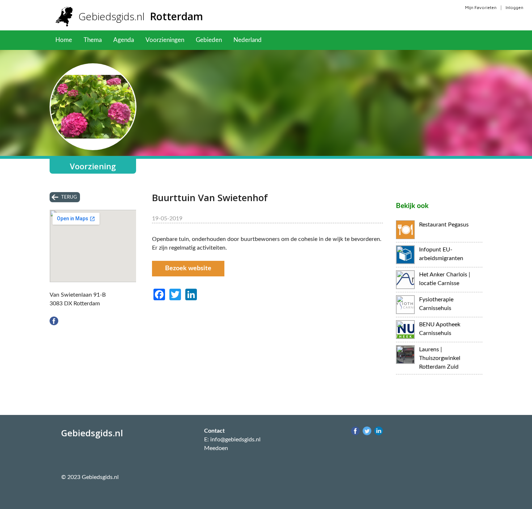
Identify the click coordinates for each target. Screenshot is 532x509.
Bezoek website (188, 268)
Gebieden (209, 40)
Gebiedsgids (141, 16)
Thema (93, 40)
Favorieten (287, 40)
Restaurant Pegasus (444, 225)
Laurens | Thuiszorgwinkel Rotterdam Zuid (439, 358)
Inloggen (514, 7)
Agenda (123, 40)
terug (69, 197)
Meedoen (216, 448)
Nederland (247, 40)
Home (63, 40)
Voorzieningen (164, 40)
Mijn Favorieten (481, 7)
